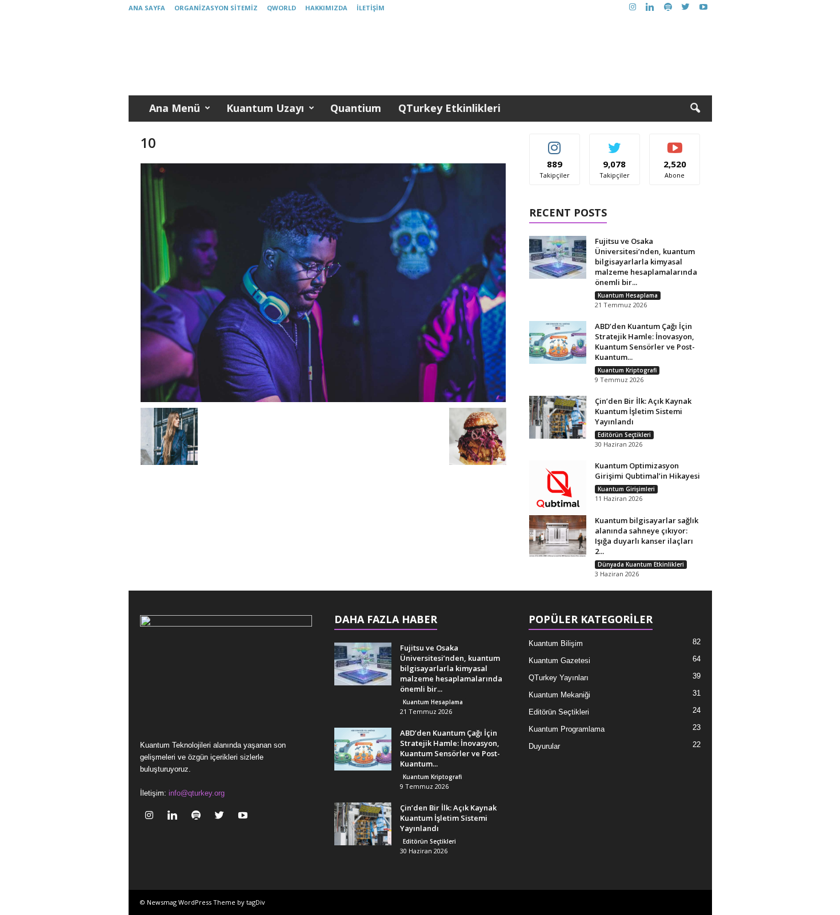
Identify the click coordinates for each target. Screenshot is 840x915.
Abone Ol (675, 142)
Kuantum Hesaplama (628, 295)
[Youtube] (703, 7)
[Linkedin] (650, 7)
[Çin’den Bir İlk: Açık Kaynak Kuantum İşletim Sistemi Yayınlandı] (557, 417)
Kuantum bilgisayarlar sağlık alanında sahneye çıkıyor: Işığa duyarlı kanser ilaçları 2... (646, 535)
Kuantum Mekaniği (559, 695)
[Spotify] (668, 7)
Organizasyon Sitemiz (216, 7)
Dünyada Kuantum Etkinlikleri (641, 564)
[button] (694, 108)
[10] (323, 282)
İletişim (371, 7)
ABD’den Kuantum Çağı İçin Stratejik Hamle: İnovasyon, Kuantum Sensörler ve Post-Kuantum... (645, 341)
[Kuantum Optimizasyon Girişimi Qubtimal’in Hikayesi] (557, 488)
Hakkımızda (326, 7)
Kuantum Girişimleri (626, 489)
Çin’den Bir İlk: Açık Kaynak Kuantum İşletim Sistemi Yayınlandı (643, 411)
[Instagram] (632, 7)
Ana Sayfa (147, 7)
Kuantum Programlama (567, 729)
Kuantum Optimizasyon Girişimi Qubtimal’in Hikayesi (647, 470)
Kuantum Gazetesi (559, 660)
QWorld (281, 7)
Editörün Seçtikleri (624, 435)
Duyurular (544, 746)
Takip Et (554, 142)
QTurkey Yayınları (559, 677)
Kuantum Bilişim (556, 643)
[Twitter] (686, 7)
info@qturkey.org (197, 793)
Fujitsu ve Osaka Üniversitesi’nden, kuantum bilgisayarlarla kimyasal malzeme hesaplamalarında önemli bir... (646, 261)
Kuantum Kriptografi (627, 370)
